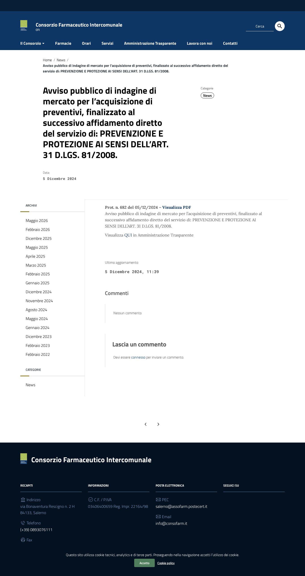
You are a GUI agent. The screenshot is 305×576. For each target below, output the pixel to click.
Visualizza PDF (176, 207)
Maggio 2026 (37, 220)
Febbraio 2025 (38, 274)
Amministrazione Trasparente (150, 43)
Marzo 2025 (36, 265)
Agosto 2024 (36, 310)
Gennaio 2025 (37, 283)
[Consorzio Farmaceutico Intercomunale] (23, 25)
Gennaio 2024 (37, 328)
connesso (138, 357)
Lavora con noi (199, 43)
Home (47, 60)
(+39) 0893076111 (36, 530)
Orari (86, 43)
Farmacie (63, 43)
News (61, 60)
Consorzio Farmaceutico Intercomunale (91, 459)
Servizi (107, 43)
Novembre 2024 (39, 301)
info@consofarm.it (171, 523)
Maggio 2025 (37, 247)
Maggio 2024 (37, 319)
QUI (128, 235)
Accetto (144, 563)
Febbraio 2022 (38, 354)
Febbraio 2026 (38, 229)
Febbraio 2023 (38, 345)
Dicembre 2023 (39, 336)
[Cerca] (280, 26)
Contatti (230, 43)
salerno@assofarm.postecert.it (181, 506)
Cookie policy (166, 563)
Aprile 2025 (35, 256)
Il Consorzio (30, 43)
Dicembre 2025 (39, 238)
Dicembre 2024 (39, 292)
